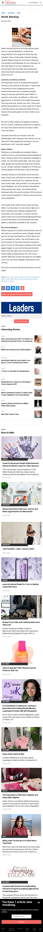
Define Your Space (19, 277)
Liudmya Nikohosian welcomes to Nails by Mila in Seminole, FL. (20, 759)
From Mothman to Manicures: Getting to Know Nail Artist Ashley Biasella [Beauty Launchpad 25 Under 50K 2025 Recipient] (19, 708)
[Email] (3, 288)
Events (3, 347)
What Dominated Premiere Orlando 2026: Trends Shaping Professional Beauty (16, 394)
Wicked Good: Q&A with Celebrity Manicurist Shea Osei (21, 623)
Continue (21, 922)
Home (3, 13)
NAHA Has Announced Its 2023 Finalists (16, 350)
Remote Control (10, 277)
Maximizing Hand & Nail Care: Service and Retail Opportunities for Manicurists (20, 510)
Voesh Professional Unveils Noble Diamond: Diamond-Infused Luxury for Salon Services (20, 464)
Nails (19, 13)
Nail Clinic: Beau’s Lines (10, 414)
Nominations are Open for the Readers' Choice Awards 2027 (16, 383)
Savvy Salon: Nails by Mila (13, 754)
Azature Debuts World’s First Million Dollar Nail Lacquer (15, 405)
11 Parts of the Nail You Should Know (15, 371)
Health (3, 368)
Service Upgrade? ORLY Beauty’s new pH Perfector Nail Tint (19, 669)
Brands (3, 336)
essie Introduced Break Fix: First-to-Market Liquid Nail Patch (20, 585)
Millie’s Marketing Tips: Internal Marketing (22, 279)
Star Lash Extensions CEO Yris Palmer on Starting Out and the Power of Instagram (17, 340)
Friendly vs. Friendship (31, 277)
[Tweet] (18, 288)
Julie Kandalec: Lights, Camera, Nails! (18, 549)
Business (11, 13)
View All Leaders (21, 321)
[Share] (8, 288)
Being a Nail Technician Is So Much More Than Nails (19, 842)
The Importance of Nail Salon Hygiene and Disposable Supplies (20, 796)
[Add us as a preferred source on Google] (22, 288)
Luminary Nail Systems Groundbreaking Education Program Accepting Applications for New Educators (20, 888)
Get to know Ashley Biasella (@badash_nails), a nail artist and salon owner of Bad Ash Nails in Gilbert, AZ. (21, 717)
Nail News (5, 618)
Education (4, 357)
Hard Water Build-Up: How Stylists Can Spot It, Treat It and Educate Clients (15, 361)
